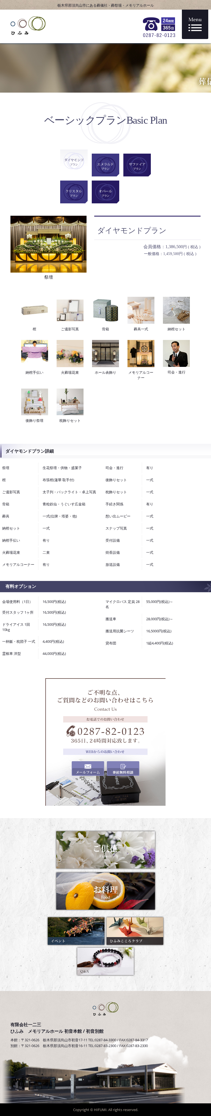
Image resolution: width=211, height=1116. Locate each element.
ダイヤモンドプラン (74, 160)
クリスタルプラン (74, 192)
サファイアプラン (137, 165)
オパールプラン (105, 192)
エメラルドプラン (105, 165)
